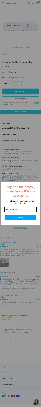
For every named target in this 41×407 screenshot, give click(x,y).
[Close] (37, 184)
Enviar (20, 217)
